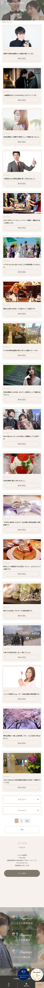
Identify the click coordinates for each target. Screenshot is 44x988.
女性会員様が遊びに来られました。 (14, 480)
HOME (4, 22)
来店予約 (26, 986)
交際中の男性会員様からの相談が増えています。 (19, 53)
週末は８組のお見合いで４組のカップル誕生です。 (19, 309)
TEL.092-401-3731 (22, 863)
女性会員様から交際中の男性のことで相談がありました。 (22, 137)
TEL (9, 986)
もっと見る (22, 873)
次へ (27, 820)
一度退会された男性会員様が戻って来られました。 (19, 178)
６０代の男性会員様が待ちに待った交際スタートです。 (21, 350)
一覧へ (22, 829)
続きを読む (22, 58)
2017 (8, 22)
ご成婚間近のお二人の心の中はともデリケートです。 (20, 95)
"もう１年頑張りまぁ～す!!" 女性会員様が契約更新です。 (22, 694)
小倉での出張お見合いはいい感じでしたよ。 (17, 652)
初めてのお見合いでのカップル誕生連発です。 (18, 611)
